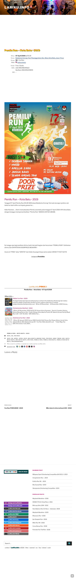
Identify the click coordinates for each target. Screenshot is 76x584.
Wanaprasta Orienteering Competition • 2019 (46, 488)
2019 (8, 335)
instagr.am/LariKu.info (15, 505)
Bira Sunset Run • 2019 (39, 484)
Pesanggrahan (17, 341)
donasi (44, 547)
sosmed (32, 547)
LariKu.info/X (12, 517)
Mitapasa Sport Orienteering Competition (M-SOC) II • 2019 (50, 474)
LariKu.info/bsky (13, 519)
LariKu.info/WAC (13, 514)
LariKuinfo (18, 7)
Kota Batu (11, 340)
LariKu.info (15, 547)
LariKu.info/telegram (14, 522)
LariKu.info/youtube (14, 528)
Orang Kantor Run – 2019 (40, 478)
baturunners (22, 62)
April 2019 (23, 338)
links (26, 547)
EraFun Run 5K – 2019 (39, 481)
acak (49, 547)
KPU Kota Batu (21, 340)
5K (12, 335)
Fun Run (17, 335)
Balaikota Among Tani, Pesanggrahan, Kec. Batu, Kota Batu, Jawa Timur (39, 58)
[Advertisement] (38, 28)
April (16, 338)
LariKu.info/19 (38, 287)
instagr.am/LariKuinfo (15, 503)
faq (40, 547)
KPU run (30, 340)
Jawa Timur (57, 338)
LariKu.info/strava (14, 525)
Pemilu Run (38, 340)
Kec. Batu (66, 338)
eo (36, 547)
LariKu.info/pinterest (14, 531)
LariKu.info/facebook (15, 511)
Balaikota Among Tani (36, 338)
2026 (22, 547)
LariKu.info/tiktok (13, 534)
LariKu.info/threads (14, 508)
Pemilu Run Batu (49, 340)
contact (7, 547)
